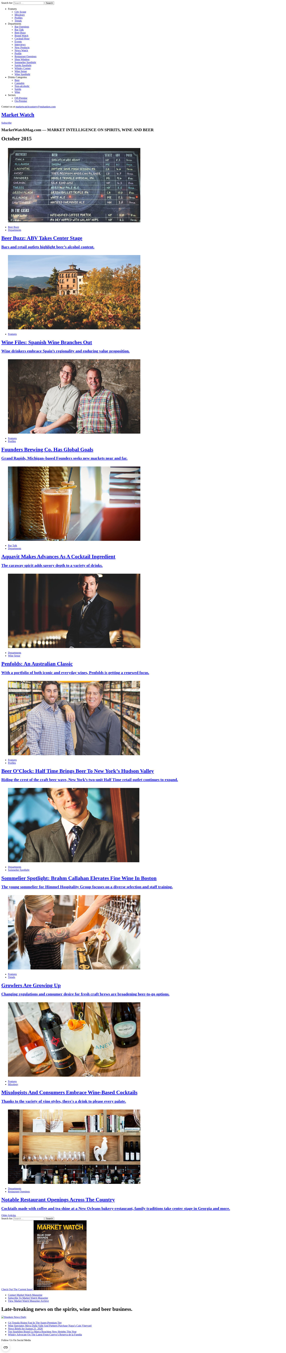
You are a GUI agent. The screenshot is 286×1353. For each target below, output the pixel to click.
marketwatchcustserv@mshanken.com (36, 106)
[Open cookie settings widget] (6, 1347)
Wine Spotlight (22, 74)
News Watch (21, 50)
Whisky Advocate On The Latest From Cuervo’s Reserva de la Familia (45, 1334)
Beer (17, 80)
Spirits (18, 89)
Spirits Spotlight (23, 65)
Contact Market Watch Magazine (25, 1295)
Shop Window (22, 59)
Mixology (20, 14)
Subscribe (6, 122)
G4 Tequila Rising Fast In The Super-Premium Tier (35, 1322)
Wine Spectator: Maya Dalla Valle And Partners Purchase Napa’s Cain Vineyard (50, 1325)
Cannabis (19, 83)
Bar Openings (22, 26)
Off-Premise (21, 98)
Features (12, 334)
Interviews (20, 44)
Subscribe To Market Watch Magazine (28, 1298)
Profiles (19, 17)
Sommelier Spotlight (25, 62)
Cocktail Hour (22, 38)
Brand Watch (21, 35)
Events (18, 41)
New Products (22, 47)
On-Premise (21, 101)
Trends (18, 20)
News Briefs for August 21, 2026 (25, 1328)
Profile (18, 53)
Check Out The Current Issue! (17, 1289)
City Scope (20, 11)
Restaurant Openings (25, 56)
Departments (14, 230)
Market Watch (17, 115)
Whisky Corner (23, 68)
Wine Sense (21, 71)
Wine (17, 92)
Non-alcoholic (22, 86)
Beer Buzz (20, 32)
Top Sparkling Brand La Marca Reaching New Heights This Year (42, 1331)
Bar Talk (19, 29)
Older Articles (8, 1215)
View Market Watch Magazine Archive (28, 1300)
